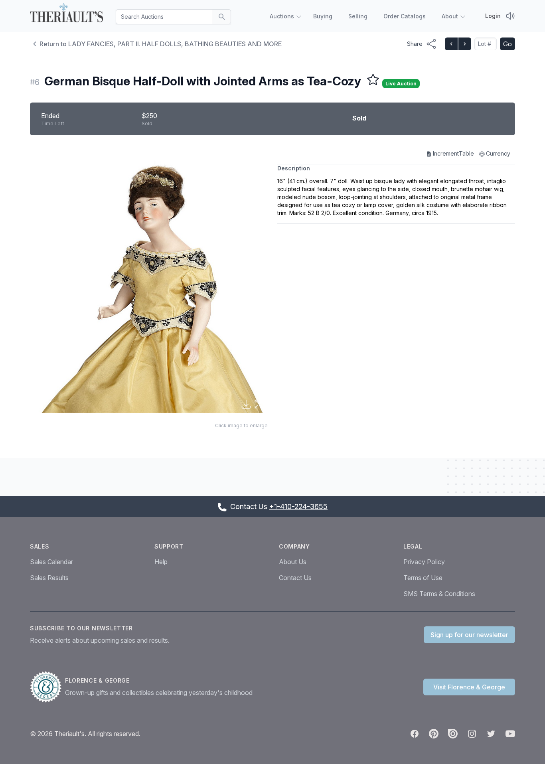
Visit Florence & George (469, 687)
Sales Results (49, 578)
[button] (149, 280)
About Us (292, 562)
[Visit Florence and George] (47, 687)
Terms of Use (422, 578)
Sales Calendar (51, 562)
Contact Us (295, 578)
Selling (357, 16)
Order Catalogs (404, 16)
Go (507, 44)
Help (161, 562)
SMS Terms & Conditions (439, 594)
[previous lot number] (451, 44)
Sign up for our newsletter (469, 635)
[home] (66, 14)
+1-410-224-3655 (298, 506)
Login (493, 15)
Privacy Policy (424, 562)
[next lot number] (464, 44)
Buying (322, 16)
